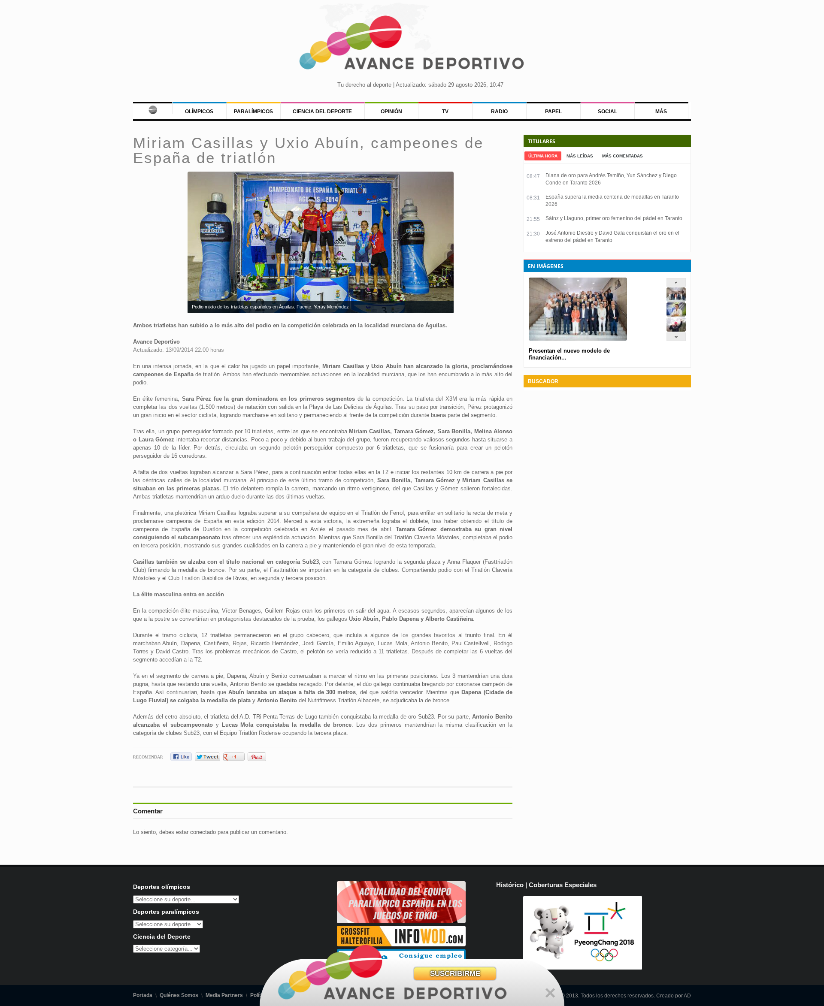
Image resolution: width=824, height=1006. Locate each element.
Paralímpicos (253, 112)
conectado (203, 832)
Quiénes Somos (179, 995)
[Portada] (152, 108)
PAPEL (553, 112)
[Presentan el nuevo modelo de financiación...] (676, 299)
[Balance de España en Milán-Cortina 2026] (676, 314)
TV (445, 112)
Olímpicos (199, 112)
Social (607, 112)
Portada (142, 995)
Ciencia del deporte (322, 112)
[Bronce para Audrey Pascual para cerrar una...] (676, 329)
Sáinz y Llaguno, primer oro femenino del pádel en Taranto (613, 218)
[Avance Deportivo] (412, 45)
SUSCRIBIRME (455, 974)
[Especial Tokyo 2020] (401, 921)
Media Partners (224, 995)
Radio (499, 112)
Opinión (391, 112)
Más (661, 112)
